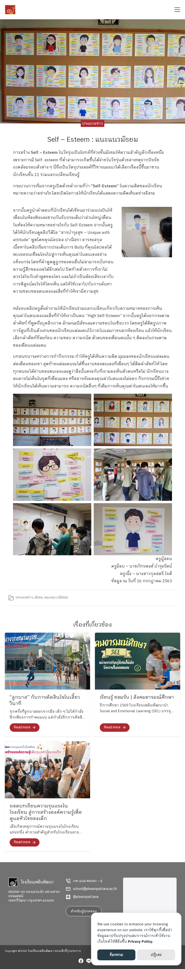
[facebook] (81, 961)
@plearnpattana (86, 897)
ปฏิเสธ (156, 955)
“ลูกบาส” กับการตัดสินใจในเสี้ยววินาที (45, 700)
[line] (89, 961)
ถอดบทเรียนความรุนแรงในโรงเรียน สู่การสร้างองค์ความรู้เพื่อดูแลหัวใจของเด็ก (46, 812)
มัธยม (38, 597)
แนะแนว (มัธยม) (56, 597)
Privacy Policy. (140, 942)
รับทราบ (116, 955)
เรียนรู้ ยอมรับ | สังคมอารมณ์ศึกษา (137, 697)
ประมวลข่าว (92, 123)
